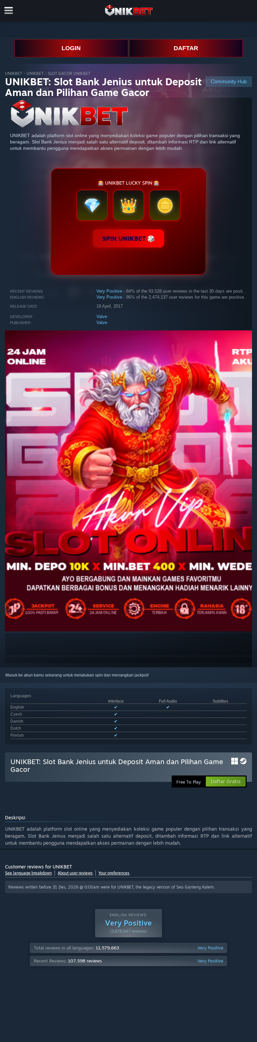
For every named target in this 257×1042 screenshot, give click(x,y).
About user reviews (75, 872)
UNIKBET (13, 73)
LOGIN (71, 48)
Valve (101, 316)
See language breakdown (28, 872)
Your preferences (114, 872)
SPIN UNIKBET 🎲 (128, 238)
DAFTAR (186, 48)
